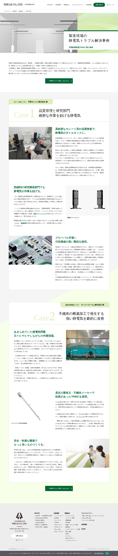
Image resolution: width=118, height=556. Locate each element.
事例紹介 (21, 11)
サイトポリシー (23, 549)
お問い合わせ (99, 4)
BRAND (50, 4)
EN (110, 4)
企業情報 (58, 4)
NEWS (83, 529)
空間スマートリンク (39, 213)
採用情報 (84, 524)
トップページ (7, 11)
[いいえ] (116, 553)
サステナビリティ (78, 4)
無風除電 (23, 223)
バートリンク (80, 416)
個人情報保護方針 (13, 549)
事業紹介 (67, 4)
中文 (113, 4)
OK (107, 553)
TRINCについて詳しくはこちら (59, 81)
